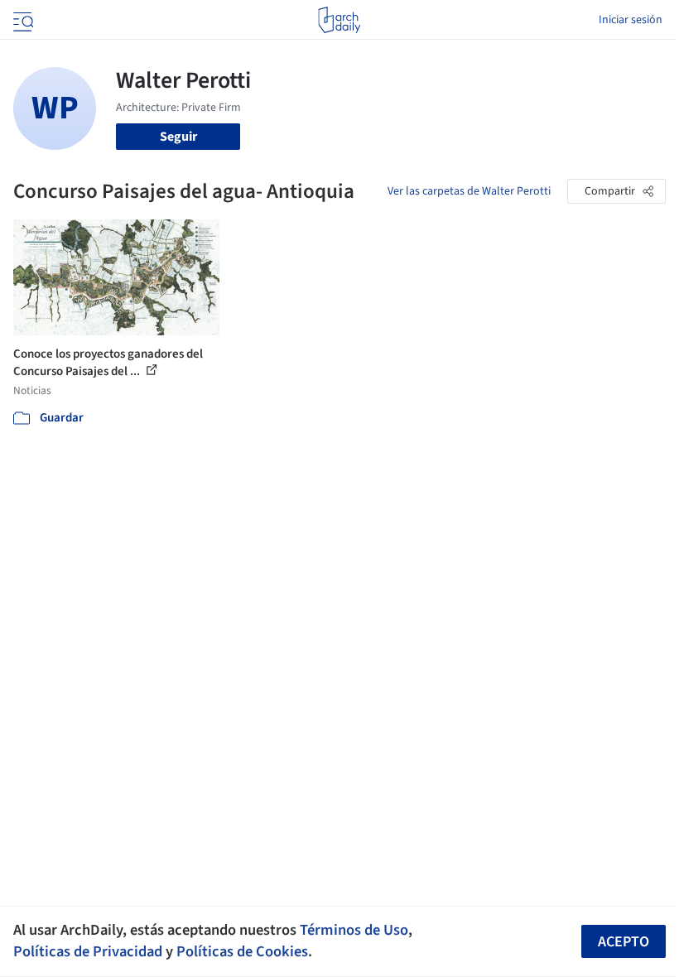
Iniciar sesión (630, 20)
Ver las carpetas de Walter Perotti (469, 191)
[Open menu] (21, 19)
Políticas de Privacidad (87, 951)
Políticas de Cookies (242, 951)
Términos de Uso (354, 930)
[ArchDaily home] (339, 20)
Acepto (623, 941)
